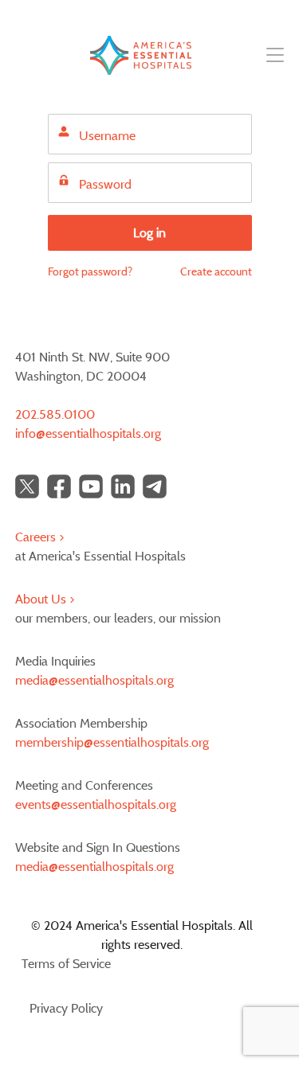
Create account (216, 271)
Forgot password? (90, 271)
